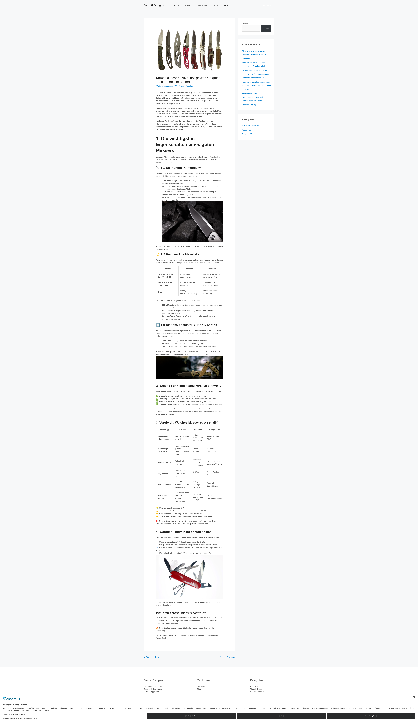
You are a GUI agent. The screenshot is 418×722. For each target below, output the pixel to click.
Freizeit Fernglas (154, 5)
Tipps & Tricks (256, 689)
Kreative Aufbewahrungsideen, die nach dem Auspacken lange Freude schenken (256, 85)
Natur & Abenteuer (257, 692)
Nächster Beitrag (227, 657)
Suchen (245, 23)
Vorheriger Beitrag (152, 657)
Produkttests (189, 5)
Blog (199, 689)
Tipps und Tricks (204, 5)
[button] (266, 5)
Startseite (176, 5)
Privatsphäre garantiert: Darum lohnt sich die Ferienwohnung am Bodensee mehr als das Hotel (255, 74)
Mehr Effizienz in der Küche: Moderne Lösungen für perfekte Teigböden (254, 54)
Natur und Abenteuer (223, 5)
